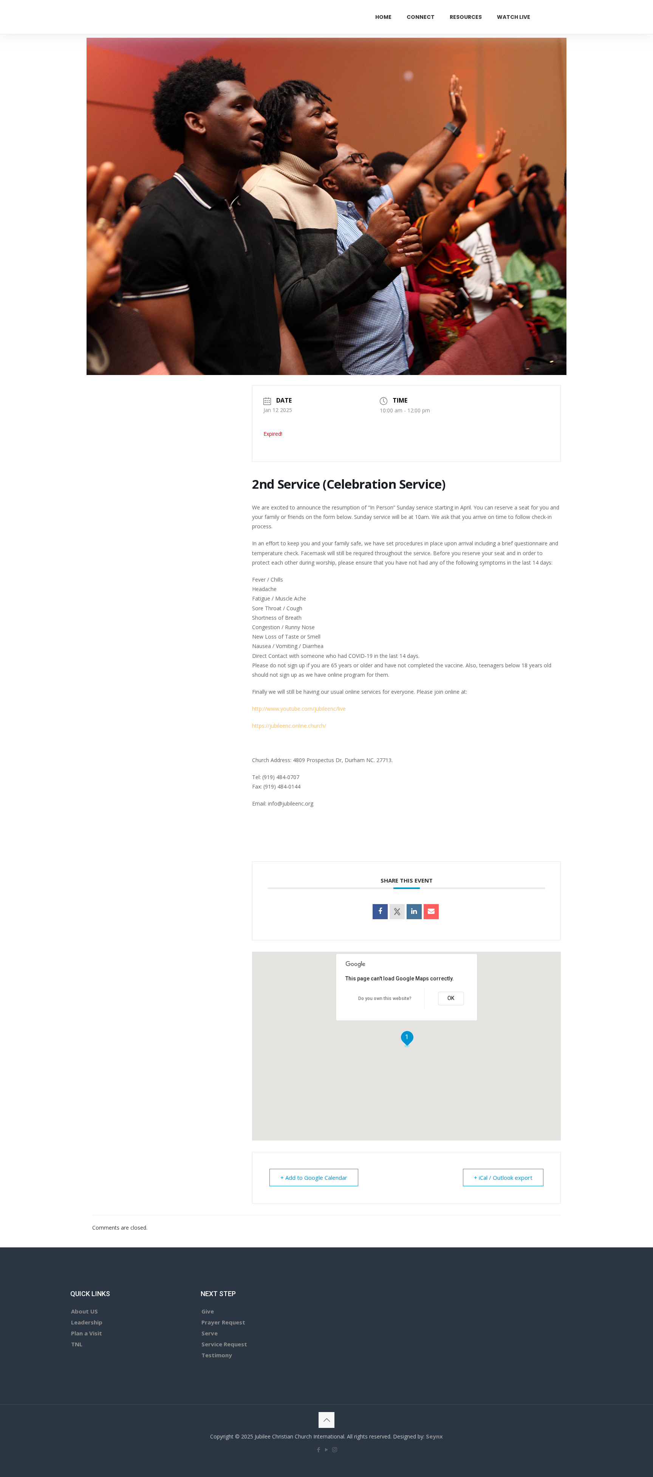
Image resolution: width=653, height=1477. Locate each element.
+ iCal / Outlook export (503, 1177)
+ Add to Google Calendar (313, 1177)
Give (207, 1311)
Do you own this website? (385, 998)
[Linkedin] (414, 911)
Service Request (224, 1344)
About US (84, 1311)
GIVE (561, 16)
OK (450, 998)
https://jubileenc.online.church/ (289, 725)
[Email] (431, 911)
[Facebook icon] (319, 1449)
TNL (76, 1344)
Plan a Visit (86, 1333)
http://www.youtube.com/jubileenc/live (299, 708)
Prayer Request (223, 1322)
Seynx (434, 1436)
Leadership (86, 1322)
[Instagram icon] (334, 1449)
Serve (209, 1333)
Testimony (216, 1355)
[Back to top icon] (326, 1420)
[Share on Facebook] (380, 911)
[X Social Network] (397, 911)
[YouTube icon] (327, 1449)
